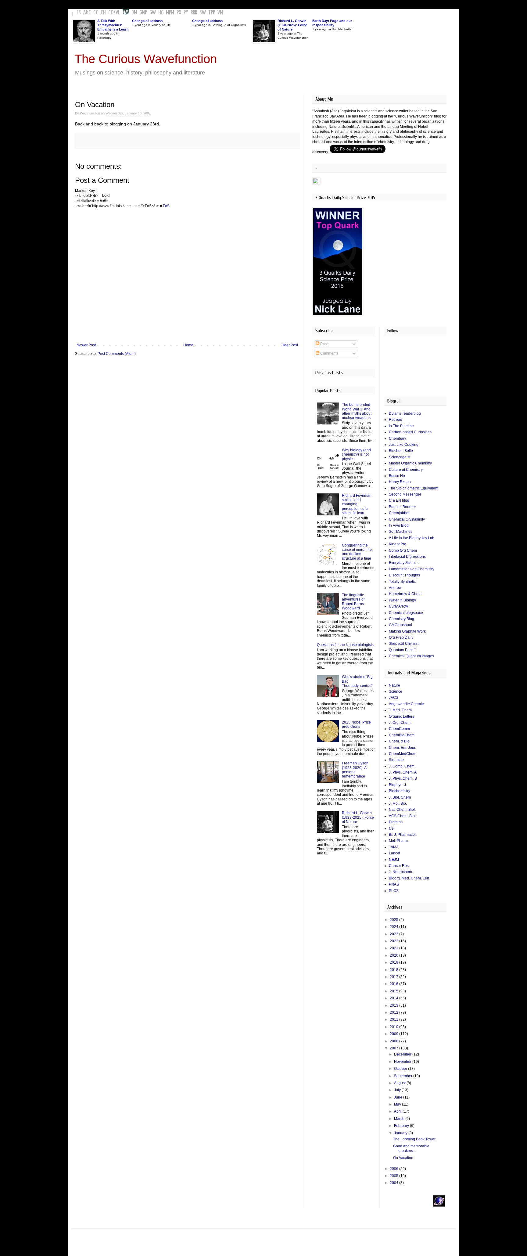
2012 (394, 1012)
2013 (394, 1005)
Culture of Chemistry (406, 469)
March (399, 1119)
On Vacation (403, 1158)
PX (179, 13)
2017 (394, 977)
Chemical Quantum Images (411, 656)
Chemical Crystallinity (407, 519)
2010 (394, 1027)
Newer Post (86, 345)
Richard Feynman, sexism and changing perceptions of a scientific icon (357, 504)
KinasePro (397, 544)
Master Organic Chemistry (410, 463)
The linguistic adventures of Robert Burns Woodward (353, 601)
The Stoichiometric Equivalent (413, 488)
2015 (394, 991)
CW (126, 13)
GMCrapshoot (400, 625)
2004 (394, 1183)
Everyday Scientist (404, 563)
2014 (394, 998)
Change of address (147, 21)
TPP (211, 13)
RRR (194, 13)
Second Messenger (405, 494)
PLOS (394, 891)
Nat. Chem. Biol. (402, 809)
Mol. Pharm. (399, 841)
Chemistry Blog (401, 619)
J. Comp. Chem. (402, 766)
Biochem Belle (401, 451)
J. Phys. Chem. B (403, 778)
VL (118, 13)
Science (395, 691)
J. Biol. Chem (400, 797)
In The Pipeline (401, 426)
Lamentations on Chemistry (411, 569)
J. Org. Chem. (400, 722)
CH (103, 13)
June (398, 1097)
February (402, 1126)
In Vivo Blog (399, 525)
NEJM (394, 859)
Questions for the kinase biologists (345, 645)
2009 (394, 1034)
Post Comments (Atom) (117, 354)
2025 (394, 920)
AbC (87, 13)
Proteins (396, 822)
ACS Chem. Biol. (403, 816)
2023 (394, 934)
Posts (324, 344)
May (398, 1104)
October (401, 1069)
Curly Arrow (398, 606)
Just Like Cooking (403, 444)
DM (134, 13)
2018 (394, 970)
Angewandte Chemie (406, 704)
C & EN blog (399, 500)
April (398, 1111)
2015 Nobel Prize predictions (356, 724)
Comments (328, 353)
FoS (166, 206)
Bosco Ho (397, 476)
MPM (170, 13)
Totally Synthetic (402, 581)
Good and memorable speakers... (411, 1148)
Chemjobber (399, 513)
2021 (394, 948)
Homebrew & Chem (405, 594)
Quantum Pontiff (402, 650)
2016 (394, 984)
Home (188, 345)
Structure (396, 760)
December (403, 1054)
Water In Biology (402, 600)
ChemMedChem (402, 754)
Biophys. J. (398, 785)
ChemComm (399, 729)
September (403, 1076)
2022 (394, 941)
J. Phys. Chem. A (403, 772)
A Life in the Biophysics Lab (411, 538)
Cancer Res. (399, 866)
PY (186, 13)
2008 (394, 1041)
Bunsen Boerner (402, 507)
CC (95, 13)
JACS (393, 697)
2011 (394, 1019)
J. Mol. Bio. (398, 803)
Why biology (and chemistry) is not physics (356, 454)
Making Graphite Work (407, 631)
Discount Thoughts (404, 575)
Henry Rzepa (400, 482)
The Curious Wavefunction (145, 59)
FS (79, 13)
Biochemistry (399, 791)
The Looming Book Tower (414, 1139)
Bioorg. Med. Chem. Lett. (409, 878)
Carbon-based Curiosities (410, 432)
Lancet (394, 853)
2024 (394, 927)
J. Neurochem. (401, 872)
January (401, 1133)
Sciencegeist (399, 457)
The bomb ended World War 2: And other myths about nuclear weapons (356, 411)
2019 (394, 962)
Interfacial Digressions (407, 556)
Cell (392, 828)
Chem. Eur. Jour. (402, 747)
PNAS (394, 884)
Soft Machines (400, 531)
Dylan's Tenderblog (405, 413)
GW (152, 13)
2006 (394, 1169)
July (398, 1090)
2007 (394, 1048)
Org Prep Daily (401, 637)
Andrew (395, 588)
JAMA (394, 847)
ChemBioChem (401, 735)
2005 (394, 1176)
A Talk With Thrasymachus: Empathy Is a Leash (113, 25)
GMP (143, 13)
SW (202, 13)
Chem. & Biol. (400, 741)
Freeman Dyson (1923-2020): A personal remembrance (355, 769)
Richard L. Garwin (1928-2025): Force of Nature (292, 25)
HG (160, 13)
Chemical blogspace (406, 613)
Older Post (289, 345)
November (403, 1061)
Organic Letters (401, 716)
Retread (395, 419)
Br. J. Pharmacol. (403, 834)
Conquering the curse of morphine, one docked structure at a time (357, 552)
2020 (394, 955)
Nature (394, 685)
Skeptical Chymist (403, 643)
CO (110, 13)
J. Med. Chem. (401, 710)
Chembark (397, 438)
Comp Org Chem (403, 550)
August (400, 1083)
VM (220, 13)
